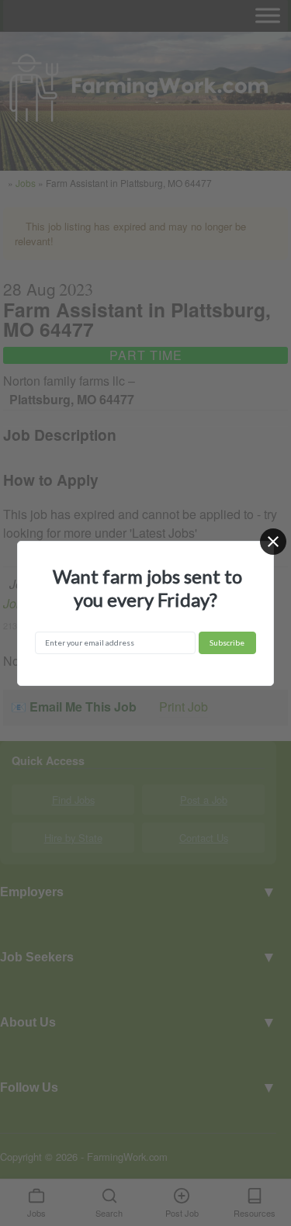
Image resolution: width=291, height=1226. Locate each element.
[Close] (273, 541)
